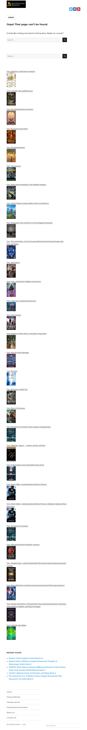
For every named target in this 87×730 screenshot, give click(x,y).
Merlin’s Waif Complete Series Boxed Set (26, 658)
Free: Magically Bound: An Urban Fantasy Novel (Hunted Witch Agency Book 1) (36, 585)
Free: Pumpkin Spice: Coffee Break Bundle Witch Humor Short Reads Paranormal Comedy (36, 564)
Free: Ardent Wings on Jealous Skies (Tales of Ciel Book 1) (28, 203)
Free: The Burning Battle (16, 147)
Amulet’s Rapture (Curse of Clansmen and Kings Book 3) (32, 673)
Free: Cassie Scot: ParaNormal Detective (21, 301)
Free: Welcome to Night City (17, 389)
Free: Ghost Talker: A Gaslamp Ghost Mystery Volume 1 (27, 484)
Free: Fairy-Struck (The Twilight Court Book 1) (24, 281)
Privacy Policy (51, 725)
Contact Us (11, 718)
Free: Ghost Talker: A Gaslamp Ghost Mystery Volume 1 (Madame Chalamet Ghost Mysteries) (37, 505)
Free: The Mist (12, 371)
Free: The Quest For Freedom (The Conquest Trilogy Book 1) (29, 427)
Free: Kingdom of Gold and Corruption (21, 71)
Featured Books (13, 697)
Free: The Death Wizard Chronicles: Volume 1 (23, 545)
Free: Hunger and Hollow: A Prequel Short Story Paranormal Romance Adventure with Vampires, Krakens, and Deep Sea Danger (36, 605)
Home (9, 692)
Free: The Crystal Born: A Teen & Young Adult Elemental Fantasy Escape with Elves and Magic (35, 242)
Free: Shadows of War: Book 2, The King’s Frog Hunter (27, 334)
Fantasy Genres (13, 702)
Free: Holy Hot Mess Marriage (18, 353)
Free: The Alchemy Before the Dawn (20, 109)
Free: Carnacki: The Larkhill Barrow (20, 91)
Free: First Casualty (14, 315)
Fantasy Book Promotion (17, 707)
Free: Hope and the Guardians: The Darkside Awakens (26, 185)
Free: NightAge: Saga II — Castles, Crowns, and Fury (26, 445)
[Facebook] (74, 9)
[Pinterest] (78, 9)
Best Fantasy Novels (13, 724)
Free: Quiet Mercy (13, 263)
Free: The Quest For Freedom (17, 526)
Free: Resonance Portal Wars (17, 129)
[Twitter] (71, 9)
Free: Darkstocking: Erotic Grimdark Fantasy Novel (25, 465)
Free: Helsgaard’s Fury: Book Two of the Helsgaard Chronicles (30, 223)
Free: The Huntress (14, 166)
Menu (11, 17)
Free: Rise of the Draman (16, 408)
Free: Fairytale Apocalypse (16, 625)
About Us (11, 713)
